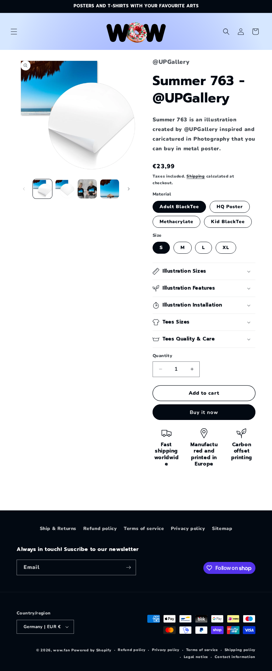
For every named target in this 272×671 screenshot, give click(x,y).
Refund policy (100, 528)
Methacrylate (176, 221)
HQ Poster (230, 206)
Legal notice (196, 656)
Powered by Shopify (91, 650)
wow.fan (61, 650)
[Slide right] (128, 189)
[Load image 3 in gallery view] (87, 189)
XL (226, 247)
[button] (14, 31)
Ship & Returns (58, 528)
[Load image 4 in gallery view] (109, 189)
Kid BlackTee (228, 221)
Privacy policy (188, 528)
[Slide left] (24, 189)
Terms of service (144, 528)
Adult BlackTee (179, 206)
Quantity (162, 356)
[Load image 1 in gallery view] (42, 189)
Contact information (235, 656)
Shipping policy (240, 649)
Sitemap (222, 528)
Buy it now (204, 412)
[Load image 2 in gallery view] (65, 189)
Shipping (195, 176)
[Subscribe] (128, 567)
